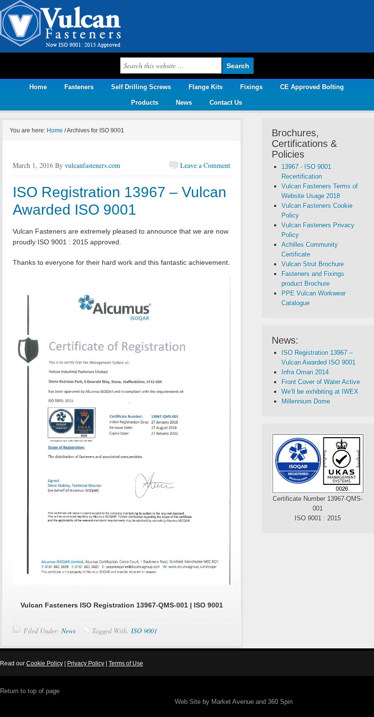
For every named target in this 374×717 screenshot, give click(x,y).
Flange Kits (205, 87)
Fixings (251, 87)
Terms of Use (126, 663)
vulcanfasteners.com (92, 165)
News (184, 102)
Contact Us (225, 102)
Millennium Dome (305, 401)
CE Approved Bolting (312, 87)
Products (141, 102)
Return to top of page (29, 691)
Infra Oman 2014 (305, 372)
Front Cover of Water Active (320, 382)
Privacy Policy (85, 663)
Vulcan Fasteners (97, 26)
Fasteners (79, 87)
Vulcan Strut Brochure (312, 264)
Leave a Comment (205, 165)
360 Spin (280, 701)
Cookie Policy (44, 663)
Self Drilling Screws (141, 87)
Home (38, 87)
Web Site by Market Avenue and (221, 701)
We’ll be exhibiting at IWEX (319, 391)
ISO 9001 (144, 630)
